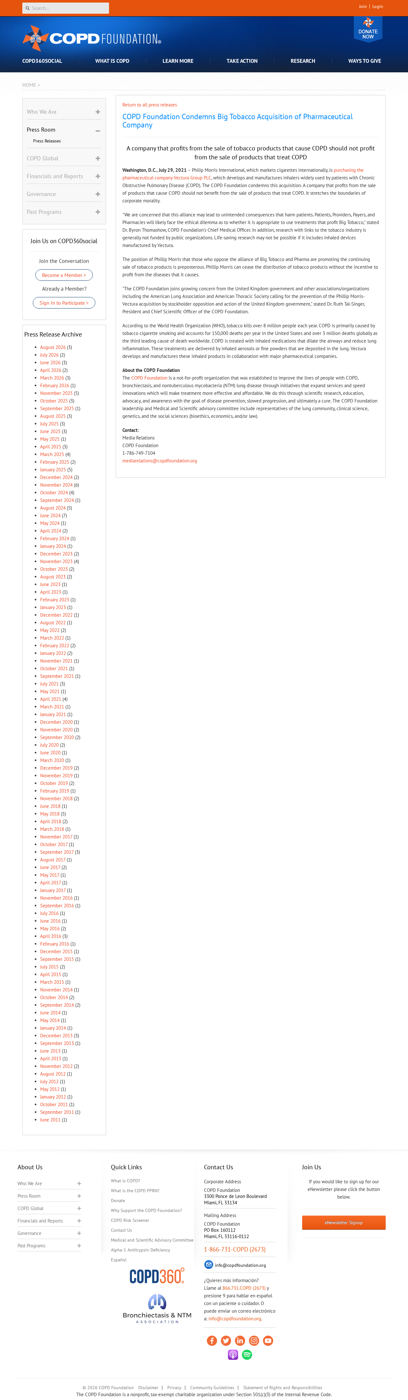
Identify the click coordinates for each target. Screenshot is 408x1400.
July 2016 (49, 913)
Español (119, 1260)
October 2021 (54, 668)
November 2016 (56, 898)
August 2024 (53, 508)
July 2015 (49, 967)
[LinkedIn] (240, 1341)
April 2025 (50, 447)
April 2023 (50, 592)
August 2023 (53, 577)
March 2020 (52, 760)
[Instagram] (254, 1341)
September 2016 (57, 906)
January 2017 (53, 890)
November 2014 (56, 990)
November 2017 (56, 837)
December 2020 (56, 722)
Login (377, 6)
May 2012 (50, 1089)
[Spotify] (247, 1355)
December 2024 (56, 477)
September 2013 (57, 1043)
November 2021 (56, 661)
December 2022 (56, 615)
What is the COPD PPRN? (135, 1190)
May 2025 (50, 439)
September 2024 (57, 500)
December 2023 (56, 554)
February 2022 (54, 645)
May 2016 (50, 928)
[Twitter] (226, 1341)
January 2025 (53, 470)
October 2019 (54, 783)
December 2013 (56, 1036)
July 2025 (49, 424)
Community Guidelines (212, 1387)
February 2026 (54, 385)
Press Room (29, 1196)
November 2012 (56, 1066)
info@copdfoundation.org (234, 1319)
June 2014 (50, 1013)
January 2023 (53, 607)
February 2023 (54, 600)
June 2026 (50, 362)
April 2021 (50, 699)
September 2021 (57, 676)
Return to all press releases (149, 105)
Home (29, 85)
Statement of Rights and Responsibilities (282, 1387)
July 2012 (49, 1081)
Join (363, 6)
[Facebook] (212, 1341)
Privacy (174, 1387)
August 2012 (53, 1074)
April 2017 (50, 883)
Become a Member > (64, 275)
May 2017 (49, 875)
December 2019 (56, 768)
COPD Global (30, 1208)
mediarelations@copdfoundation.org (159, 461)
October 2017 (54, 844)
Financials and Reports (40, 1221)
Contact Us (121, 1230)
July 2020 (49, 745)
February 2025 (54, 462)
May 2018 (50, 814)
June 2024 (50, 515)
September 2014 (57, 1005)
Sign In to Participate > (64, 303)
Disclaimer (148, 1387)
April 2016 (50, 936)
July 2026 (49, 355)
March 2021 (52, 707)
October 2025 (54, 401)
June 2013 (50, 1051)
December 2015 (56, 951)
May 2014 (50, 1020)
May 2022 (50, 630)
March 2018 (52, 829)
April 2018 (50, 821)
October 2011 (54, 1104)
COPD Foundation (149, 378)
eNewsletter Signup (344, 1222)
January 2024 (53, 546)
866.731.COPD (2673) (244, 1288)
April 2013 (50, 1058)
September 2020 (57, 737)
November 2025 (56, 393)
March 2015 (52, 982)
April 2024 (50, 531)
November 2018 (56, 798)
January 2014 (53, 1028)
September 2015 (57, 959)
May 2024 (50, 523)
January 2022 (53, 653)
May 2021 (50, 691)
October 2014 (54, 997)
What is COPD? (125, 1181)
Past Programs (31, 1246)
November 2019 (56, 776)
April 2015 (50, 974)
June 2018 (50, 806)
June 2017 (50, 867)
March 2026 (52, 378)
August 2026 (53, 347)
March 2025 (52, 454)
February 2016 (54, 944)
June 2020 (50, 753)
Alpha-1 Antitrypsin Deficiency (140, 1250)
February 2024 (54, 538)
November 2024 (56, 485)
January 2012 (53, 1097)
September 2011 (57, 1112)
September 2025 (57, 408)
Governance (29, 1233)
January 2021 (53, 714)
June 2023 (50, 584)
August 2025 (53, 416)
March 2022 (52, 638)
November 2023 (56, 561)
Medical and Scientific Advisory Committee (152, 1240)
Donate (368, 29)
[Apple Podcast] (233, 1355)
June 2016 (50, 921)
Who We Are (30, 1183)
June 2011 (50, 1120)
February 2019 (54, 791)
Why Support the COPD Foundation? (146, 1210)
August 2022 (53, 623)
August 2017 (52, 860)
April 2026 (50, 370)
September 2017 (57, 852)
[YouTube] (268, 1341)
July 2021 (49, 684)
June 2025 (50, 431)
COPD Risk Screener (130, 1220)
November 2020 (56, 730)
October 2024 (54, 493)
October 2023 (54, 569)
